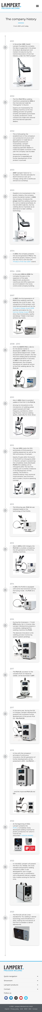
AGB (21, 1009)
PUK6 (15, 828)
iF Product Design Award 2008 (23, 308)
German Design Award (21, 312)
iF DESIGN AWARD (26, 835)
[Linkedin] (11, 998)
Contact (35, 1009)
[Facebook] (6, 998)
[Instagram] (16, 998)
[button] (37, 6)
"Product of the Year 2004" (22, 261)
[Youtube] (21, 998)
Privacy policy (15, 1009)
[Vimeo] (26, 998)
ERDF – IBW (27, 1009)
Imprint (7, 1009)
